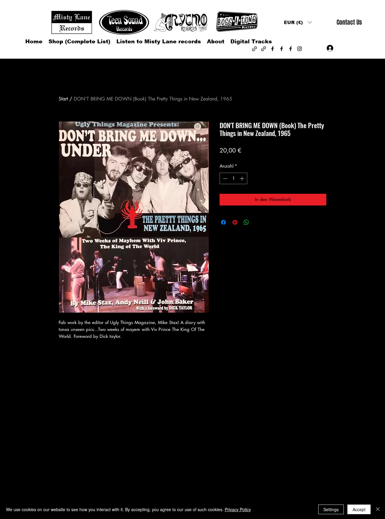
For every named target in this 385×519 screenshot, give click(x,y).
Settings (331, 509)
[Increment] (243, 178)
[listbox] (298, 22)
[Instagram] (300, 49)
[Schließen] (377, 509)
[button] (298, 22)
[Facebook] (273, 49)
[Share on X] (257, 222)
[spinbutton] (234, 178)
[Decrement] (224, 178)
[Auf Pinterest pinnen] (235, 222)
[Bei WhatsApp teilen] (246, 222)
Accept (359, 509)
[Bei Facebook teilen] (223, 222)
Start (63, 99)
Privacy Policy (238, 509)
